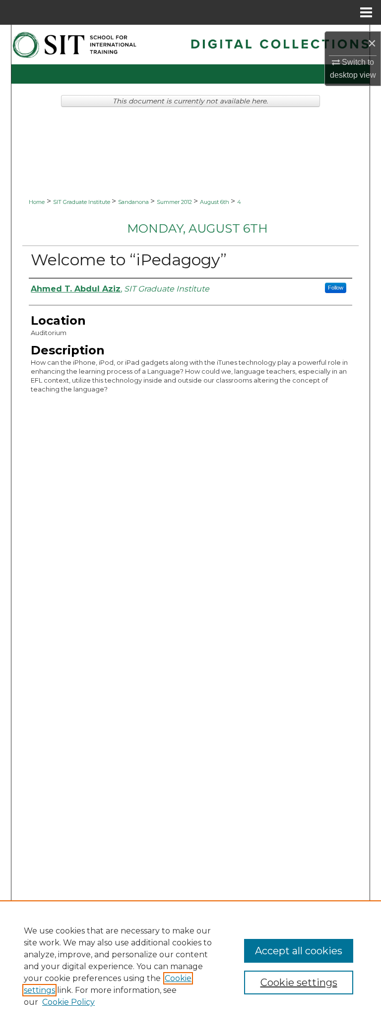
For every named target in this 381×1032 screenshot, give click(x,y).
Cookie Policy (68, 1002)
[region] (190, 966)
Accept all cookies (298, 951)
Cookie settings (298, 982)
